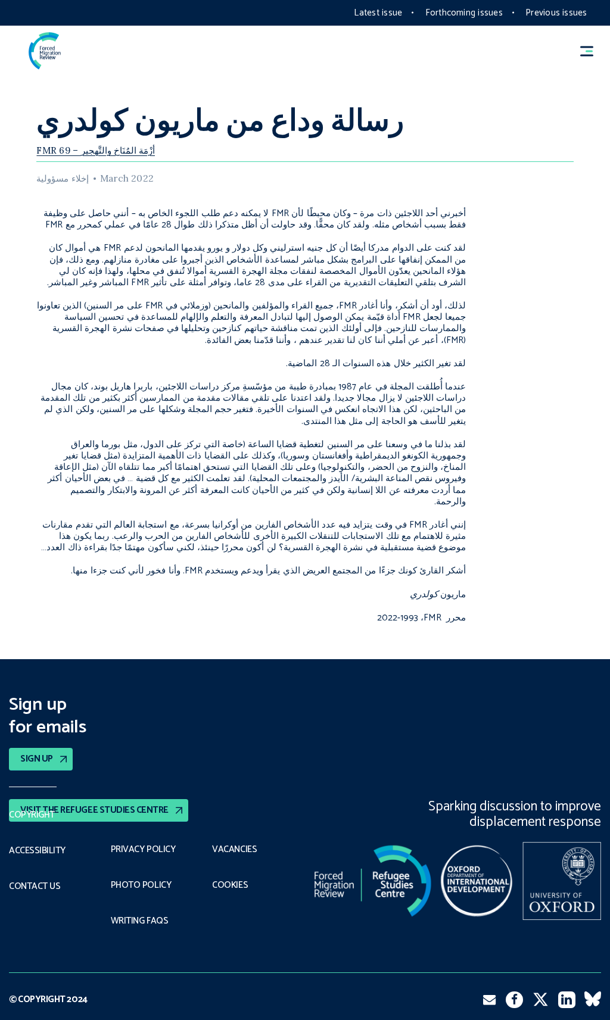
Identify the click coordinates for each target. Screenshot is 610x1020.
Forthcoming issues (464, 12)
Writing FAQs (139, 921)
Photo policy (141, 885)
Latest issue (378, 12)
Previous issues (556, 12)
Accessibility (37, 851)
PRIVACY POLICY (143, 849)
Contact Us (34, 886)
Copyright (32, 815)
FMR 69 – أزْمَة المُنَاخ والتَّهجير (95, 150)
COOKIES (230, 885)
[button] (592, 51)
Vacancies (234, 849)
